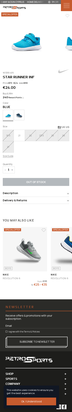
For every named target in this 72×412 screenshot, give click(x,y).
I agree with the (24, 331)
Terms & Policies (32, 331)
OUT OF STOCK (36, 182)
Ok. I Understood (31, 401)
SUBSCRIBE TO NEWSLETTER (37, 341)
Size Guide (8, 156)
